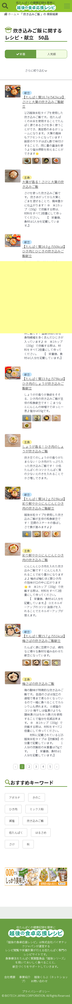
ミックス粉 (37, 809)
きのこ (36, 797)
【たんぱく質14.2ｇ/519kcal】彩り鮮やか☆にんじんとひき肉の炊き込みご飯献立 (43, 503)
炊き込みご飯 (35, 821)
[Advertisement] (36, 297)
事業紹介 (24, 977)
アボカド (14, 797)
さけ (12, 844)
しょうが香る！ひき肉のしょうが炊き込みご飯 (43, 448)
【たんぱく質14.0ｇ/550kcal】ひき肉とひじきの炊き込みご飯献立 (43, 251)
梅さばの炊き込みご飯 (38, 683)
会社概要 (9, 977)
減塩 (12, 821)
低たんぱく (16, 833)
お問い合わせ (39, 981)
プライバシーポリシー (36, 991)
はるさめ (40, 833)
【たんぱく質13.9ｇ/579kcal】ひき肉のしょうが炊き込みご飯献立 (43, 383)
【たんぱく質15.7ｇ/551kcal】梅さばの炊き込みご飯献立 (43, 638)
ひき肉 (13, 809)
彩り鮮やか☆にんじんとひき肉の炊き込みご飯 (43, 557)
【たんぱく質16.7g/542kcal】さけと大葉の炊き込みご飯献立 (43, 102)
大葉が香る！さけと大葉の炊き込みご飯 (43, 184)
